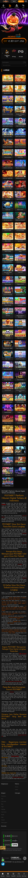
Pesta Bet (24, 533)
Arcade (2, 814)
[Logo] (5, 1)
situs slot (24, 543)
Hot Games (3, 7)
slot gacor (20, 564)
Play (18, 37)
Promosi (8, 876)
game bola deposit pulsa (18, 777)
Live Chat (19, 876)
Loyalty (16, 789)
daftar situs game (22, 653)
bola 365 (24, 578)
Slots (10, 7)
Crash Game (3, 812)
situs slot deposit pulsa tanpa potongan (14, 681)
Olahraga (3, 809)
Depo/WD (13, 876)
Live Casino (17, 7)
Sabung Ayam (4, 822)
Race (23, 7)
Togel (2, 806)
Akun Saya (24, 876)
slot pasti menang (15, 756)
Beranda (2, 876)
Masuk (14, 1)
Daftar (21, 1)
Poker (2, 817)
